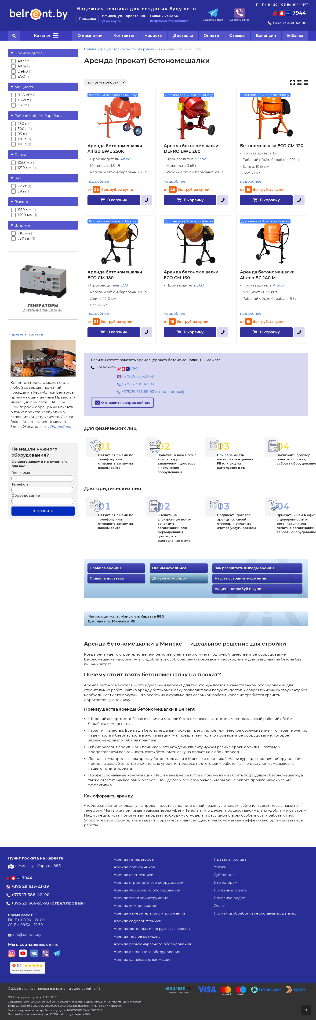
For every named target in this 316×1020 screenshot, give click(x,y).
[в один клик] (146, 200)
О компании (90, 35)
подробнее (98, 181)
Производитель (29, 53)
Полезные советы (230, 890)
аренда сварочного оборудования (147, 952)
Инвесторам (225, 882)
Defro (202, 159)
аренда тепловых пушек (137, 936)
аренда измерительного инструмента (149, 913)
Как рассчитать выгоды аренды (244, 568)
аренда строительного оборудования (129, 49)
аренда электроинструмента (141, 898)
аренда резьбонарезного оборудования (152, 944)
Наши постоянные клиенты (240, 578)
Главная (90, 49)
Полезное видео (229, 898)
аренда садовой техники (137, 921)
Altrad (125, 159)
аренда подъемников (134, 867)
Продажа (87, 18)
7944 (298, 13)
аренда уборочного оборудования (147, 890)
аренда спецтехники (133, 875)
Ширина (22, 225)
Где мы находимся (169, 568)
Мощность (24, 87)
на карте (113, 21)
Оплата (211, 35)
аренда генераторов (134, 859)
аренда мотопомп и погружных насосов (152, 928)
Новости (153, 35)
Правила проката (230, 859)
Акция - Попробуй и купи (238, 589)
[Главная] (39, 19)
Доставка (183, 35)
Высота (21, 201)
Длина (20, 154)
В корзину (117, 200)
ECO (276, 153)
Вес (18, 178)
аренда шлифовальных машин (142, 959)
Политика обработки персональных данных (255, 913)
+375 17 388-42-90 (289, 23)
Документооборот (169, 578)
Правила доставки (107, 578)
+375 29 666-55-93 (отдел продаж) (152, 391)
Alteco (278, 285)
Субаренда (224, 875)
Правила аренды (105, 568)
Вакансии (266, 35)
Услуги (220, 867)
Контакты (123, 35)
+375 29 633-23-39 (137, 376)
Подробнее (60, 426)
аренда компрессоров (135, 905)
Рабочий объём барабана (38, 115)
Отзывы (237, 35)
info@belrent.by (26, 934)
